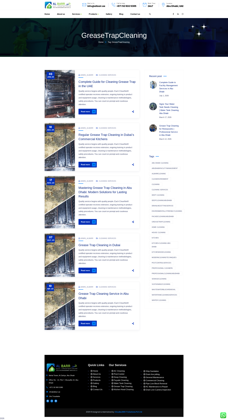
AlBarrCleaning (159, 174)
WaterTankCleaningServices (164, 295)
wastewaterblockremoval (164, 289)
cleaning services (160, 190)
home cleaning (158, 227)
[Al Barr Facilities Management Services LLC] (58, 5)
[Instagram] (51, 401)
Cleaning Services (107, 75)
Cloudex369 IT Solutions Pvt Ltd (128, 412)
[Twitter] (115, 111)
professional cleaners (162, 268)
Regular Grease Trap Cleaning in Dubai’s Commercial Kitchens (106, 137)
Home (101, 42)
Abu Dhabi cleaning (160, 163)
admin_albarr (86, 75)
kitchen (155, 238)
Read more (85, 112)
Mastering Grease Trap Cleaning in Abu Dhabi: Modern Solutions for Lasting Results (105, 192)
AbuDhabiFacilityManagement (165, 168)
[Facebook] (110, 111)
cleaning (156, 184)
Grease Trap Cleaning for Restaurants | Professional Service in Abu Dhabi (169, 130)
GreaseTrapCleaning (161, 222)
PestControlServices (161, 263)
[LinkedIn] (125, 111)
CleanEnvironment (160, 179)
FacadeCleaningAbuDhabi (163, 216)
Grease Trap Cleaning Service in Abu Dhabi (103, 296)
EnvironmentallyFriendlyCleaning (167, 211)
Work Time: (152, 3)
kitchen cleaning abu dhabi (161, 245)
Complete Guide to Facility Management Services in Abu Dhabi (168, 87)
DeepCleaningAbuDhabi (162, 200)
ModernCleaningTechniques (164, 257)
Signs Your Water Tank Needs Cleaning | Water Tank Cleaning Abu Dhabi (169, 108)
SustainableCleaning (161, 284)
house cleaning (159, 232)
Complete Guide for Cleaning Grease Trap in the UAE (106, 84)
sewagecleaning (159, 279)
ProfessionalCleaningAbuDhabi (166, 273)
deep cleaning (158, 195)
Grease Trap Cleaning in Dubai (99, 245)
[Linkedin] (55, 401)
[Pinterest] (120, 111)
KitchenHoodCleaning (161, 252)
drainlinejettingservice (162, 206)
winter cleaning (159, 300)
